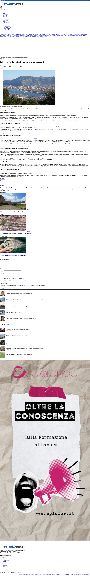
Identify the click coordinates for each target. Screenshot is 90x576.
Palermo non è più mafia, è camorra (14, 312)
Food (6, 24)
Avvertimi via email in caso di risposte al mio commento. (13, 278)
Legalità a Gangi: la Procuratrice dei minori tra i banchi (18, 329)
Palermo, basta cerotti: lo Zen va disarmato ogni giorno (15, 211)
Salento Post (58, 574)
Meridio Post (40, 574)
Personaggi (5, 30)
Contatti (4, 561)
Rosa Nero (5, 16)
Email (1, 273)
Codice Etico (5, 566)
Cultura (4, 21)
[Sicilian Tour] (45, 0)
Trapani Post (53, 574)
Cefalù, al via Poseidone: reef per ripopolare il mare (17, 335)
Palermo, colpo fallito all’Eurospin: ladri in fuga (16, 306)
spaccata (35, 138)
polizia (11, 158)
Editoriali (7, 19)
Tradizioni (7, 22)
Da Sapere (7, 28)
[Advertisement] (45, 47)
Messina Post (45, 574)
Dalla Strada (7, 29)
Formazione (7, 26)
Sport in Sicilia (67, 574)
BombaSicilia (76, 574)
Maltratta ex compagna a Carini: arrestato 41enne (13, 35)
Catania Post (32, 574)
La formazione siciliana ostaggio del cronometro (13, 255)
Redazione (6, 66)
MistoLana (79, 574)
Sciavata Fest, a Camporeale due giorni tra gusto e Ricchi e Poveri (34, 34)
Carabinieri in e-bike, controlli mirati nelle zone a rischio (14, 36)
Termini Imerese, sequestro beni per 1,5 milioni (58, 34)
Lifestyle (4, 23)
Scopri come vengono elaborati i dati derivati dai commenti (32, 285)
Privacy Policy (6, 560)
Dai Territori (5, 15)
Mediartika (20, 572)
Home (4, 13)
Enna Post (36, 574)
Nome (1, 271)
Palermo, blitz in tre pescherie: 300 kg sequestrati (17, 342)
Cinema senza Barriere (85, 574)
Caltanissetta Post (27, 574)
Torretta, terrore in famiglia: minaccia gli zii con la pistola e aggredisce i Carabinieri (24, 348)
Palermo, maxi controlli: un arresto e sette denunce (10, 34)
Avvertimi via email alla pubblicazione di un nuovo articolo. (14, 280)
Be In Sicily (71, 574)
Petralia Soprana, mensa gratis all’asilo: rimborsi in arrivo (19, 293)
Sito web (2, 276)
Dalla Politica (5, 20)
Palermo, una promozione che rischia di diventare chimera (19, 354)
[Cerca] (1, 6)
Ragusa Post (49, 574)
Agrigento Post (21, 574)
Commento (2, 268)
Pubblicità (5, 565)
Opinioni (4, 17)
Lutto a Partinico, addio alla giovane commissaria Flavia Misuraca (21, 318)
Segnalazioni (5, 564)
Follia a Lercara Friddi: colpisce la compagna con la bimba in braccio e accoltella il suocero (26, 299)
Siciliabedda (5, 14)
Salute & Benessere (9, 27)
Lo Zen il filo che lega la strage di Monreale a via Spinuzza (16, 233)
